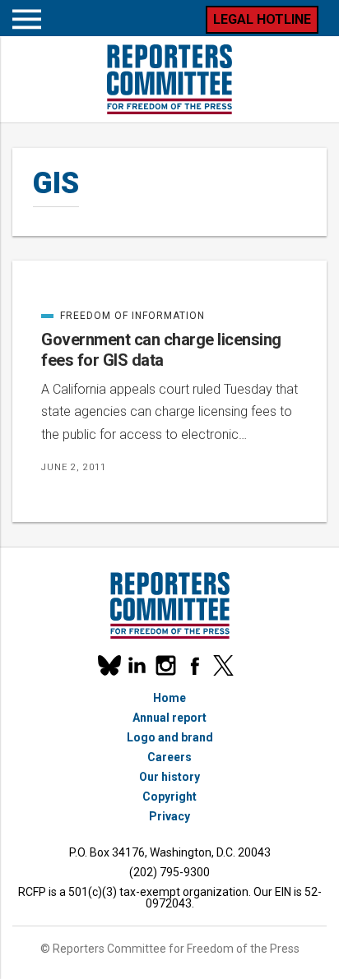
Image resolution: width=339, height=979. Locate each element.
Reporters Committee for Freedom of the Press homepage (169, 79)
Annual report (169, 717)
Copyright (169, 796)
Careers (169, 757)
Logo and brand (170, 737)
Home (169, 697)
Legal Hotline (262, 19)
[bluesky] (108, 665)
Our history (169, 776)
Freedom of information (123, 315)
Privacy (169, 816)
